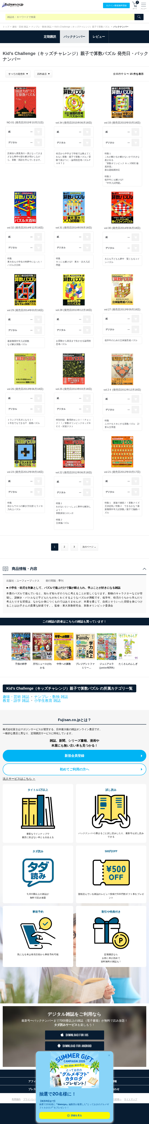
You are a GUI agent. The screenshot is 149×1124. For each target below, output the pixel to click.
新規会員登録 (74, 755)
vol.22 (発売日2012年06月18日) (74, 472)
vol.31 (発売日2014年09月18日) (74, 227)
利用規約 (16, 1099)
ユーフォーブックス (28, 580)
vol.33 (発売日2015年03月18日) (122, 122)
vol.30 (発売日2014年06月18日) (122, 227)
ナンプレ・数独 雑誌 (41, 26)
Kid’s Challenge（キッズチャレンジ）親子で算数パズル (82, 26)
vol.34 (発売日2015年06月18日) (74, 122)
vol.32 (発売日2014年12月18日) (25, 227)
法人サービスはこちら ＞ (19, 778)
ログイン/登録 (116, 5)
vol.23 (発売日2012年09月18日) (25, 471)
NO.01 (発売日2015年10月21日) (25, 122)
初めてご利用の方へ (74, 769)
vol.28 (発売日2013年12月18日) (74, 310)
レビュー (99, 36)
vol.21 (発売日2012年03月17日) (122, 471)
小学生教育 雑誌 (47, 701)
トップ (6, 26)
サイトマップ (130, 1099)
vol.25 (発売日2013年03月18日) (74, 388)
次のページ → (89, 547)
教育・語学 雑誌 (16, 701)
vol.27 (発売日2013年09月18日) (122, 309)
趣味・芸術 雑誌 (20, 26)
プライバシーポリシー (34, 1099)
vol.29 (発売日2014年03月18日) (25, 310)
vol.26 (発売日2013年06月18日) (25, 388)
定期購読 (50, 36)
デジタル (12, 142)
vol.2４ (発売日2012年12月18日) (122, 389)
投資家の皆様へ (113, 1099)
